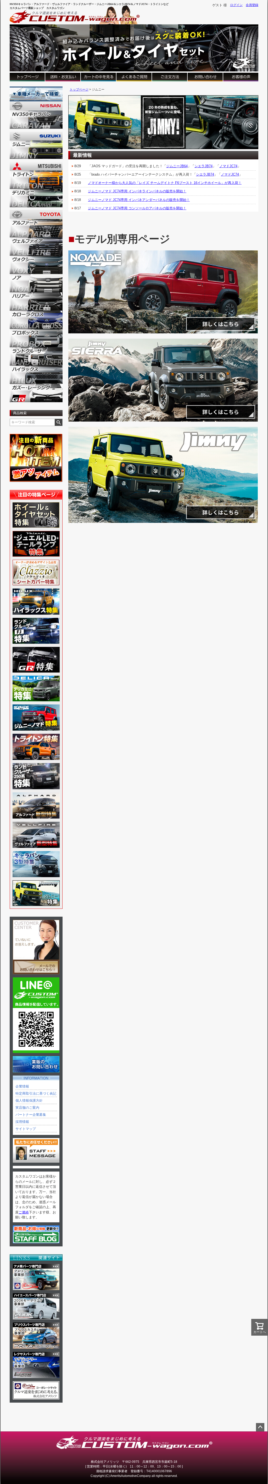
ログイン (236, 5)
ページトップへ (260, 1427)
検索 (58, 422)
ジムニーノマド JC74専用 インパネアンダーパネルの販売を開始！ (139, 200)
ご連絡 (24, 1212)
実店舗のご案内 (27, 1108)
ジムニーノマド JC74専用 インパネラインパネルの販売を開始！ (137, 191)
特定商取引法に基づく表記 (35, 1093)
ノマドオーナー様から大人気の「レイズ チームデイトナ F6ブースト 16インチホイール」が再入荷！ (165, 183)
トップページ (79, 89)
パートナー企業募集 (30, 1115)
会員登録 (252, 5)
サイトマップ (25, 1129)
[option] (163, 122)
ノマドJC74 (228, 166)
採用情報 (22, 1122)
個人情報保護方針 (29, 1100)
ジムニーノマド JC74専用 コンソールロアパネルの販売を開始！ (137, 208)
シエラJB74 (203, 166)
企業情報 (22, 1086)
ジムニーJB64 (177, 166)
